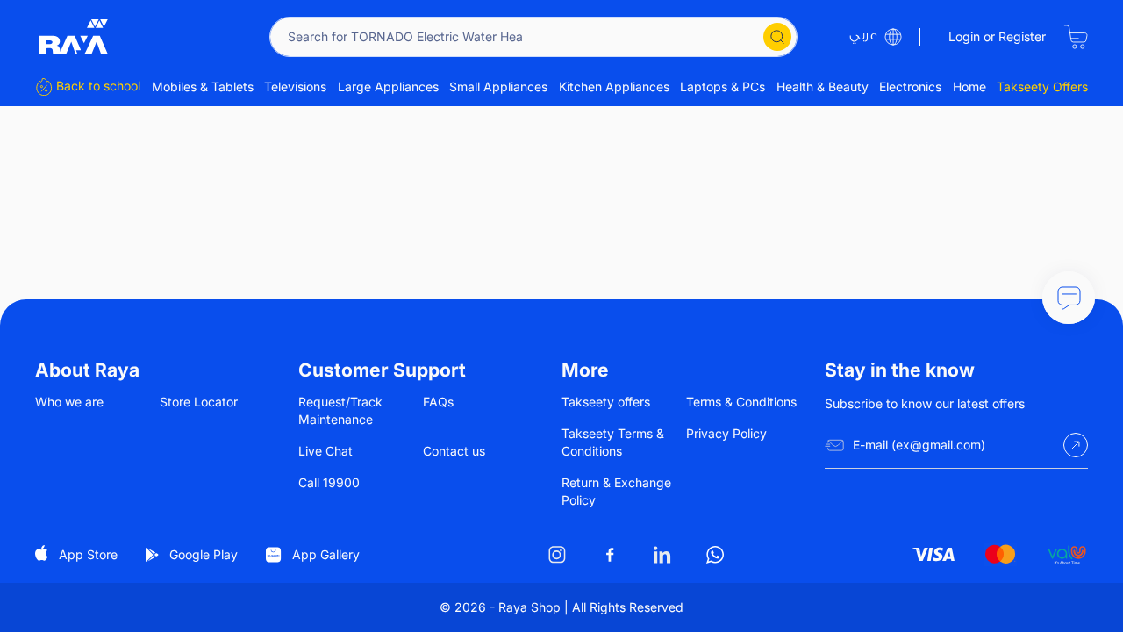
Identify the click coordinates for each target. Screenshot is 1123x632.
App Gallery (326, 554)
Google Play (203, 554)
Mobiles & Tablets (203, 86)
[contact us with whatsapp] (1068, 297)
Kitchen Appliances (614, 86)
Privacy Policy (726, 433)
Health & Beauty (822, 86)
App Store (88, 554)
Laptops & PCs (722, 86)
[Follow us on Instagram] (557, 555)
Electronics (910, 86)
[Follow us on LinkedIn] (662, 555)
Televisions (295, 86)
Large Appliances (388, 86)
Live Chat (325, 450)
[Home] (73, 36)
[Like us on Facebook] (610, 555)
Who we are (69, 401)
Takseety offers (606, 401)
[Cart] (1075, 37)
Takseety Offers (1042, 86)
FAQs (438, 401)
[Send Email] (1075, 445)
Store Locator (199, 401)
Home (969, 86)
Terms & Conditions (741, 401)
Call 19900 (329, 482)
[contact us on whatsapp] (715, 555)
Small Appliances (498, 86)
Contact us (454, 450)
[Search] (777, 37)
